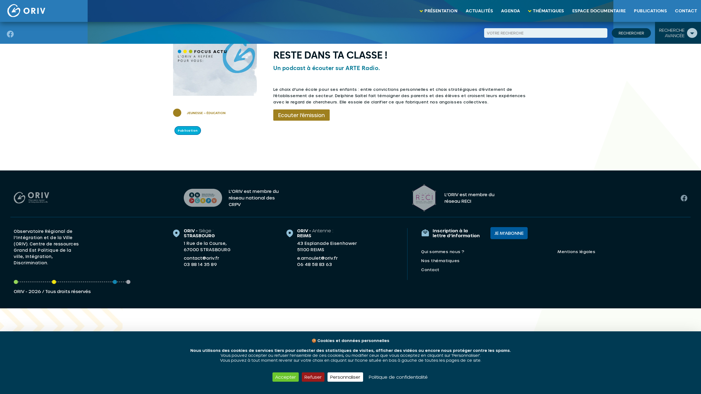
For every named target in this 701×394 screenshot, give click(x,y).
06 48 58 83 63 (314, 264)
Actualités (479, 11)
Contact (686, 11)
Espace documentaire (599, 11)
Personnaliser (345, 376)
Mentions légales (576, 251)
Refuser (313, 376)
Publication (188, 130)
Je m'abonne (509, 233)
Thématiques (548, 11)
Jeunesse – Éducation (206, 113)
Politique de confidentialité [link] (398, 376)
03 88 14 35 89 (200, 264)
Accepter (285, 376)
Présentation (441, 11)
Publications (650, 11)
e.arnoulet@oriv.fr (317, 257)
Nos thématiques (440, 260)
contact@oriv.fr (201, 257)
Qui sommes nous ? (442, 251)
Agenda (510, 11)
